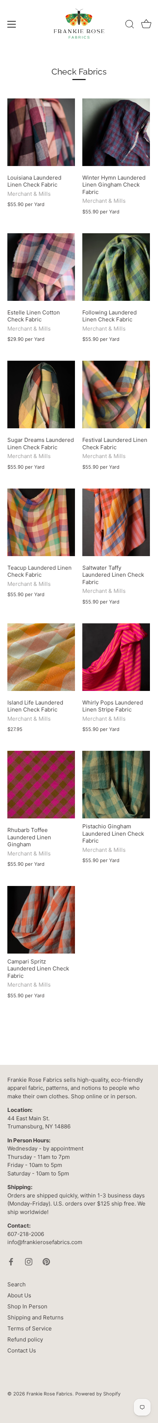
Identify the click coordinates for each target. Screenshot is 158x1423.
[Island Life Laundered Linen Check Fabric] (41, 657)
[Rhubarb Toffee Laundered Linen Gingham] (41, 784)
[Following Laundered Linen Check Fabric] (116, 267)
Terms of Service (29, 1328)
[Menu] (12, 24)
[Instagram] (28, 1261)
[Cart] (146, 25)
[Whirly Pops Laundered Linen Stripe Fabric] (116, 657)
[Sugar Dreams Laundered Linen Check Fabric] (41, 394)
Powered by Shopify (98, 1394)
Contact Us (21, 1350)
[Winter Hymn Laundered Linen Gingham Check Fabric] (116, 132)
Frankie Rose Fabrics (49, 1394)
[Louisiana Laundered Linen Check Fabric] (41, 132)
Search (16, 1284)
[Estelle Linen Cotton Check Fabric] (41, 267)
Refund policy (25, 1339)
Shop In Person (27, 1306)
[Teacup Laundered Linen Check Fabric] (41, 522)
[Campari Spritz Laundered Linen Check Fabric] (41, 920)
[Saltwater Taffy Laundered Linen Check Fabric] (116, 522)
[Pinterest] (46, 1261)
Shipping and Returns (35, 1317)
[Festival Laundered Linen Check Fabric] (116, 394)
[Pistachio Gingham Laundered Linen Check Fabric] (116, 784)
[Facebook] (11, 1261)
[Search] (130, 25)
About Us (19, 1295)
